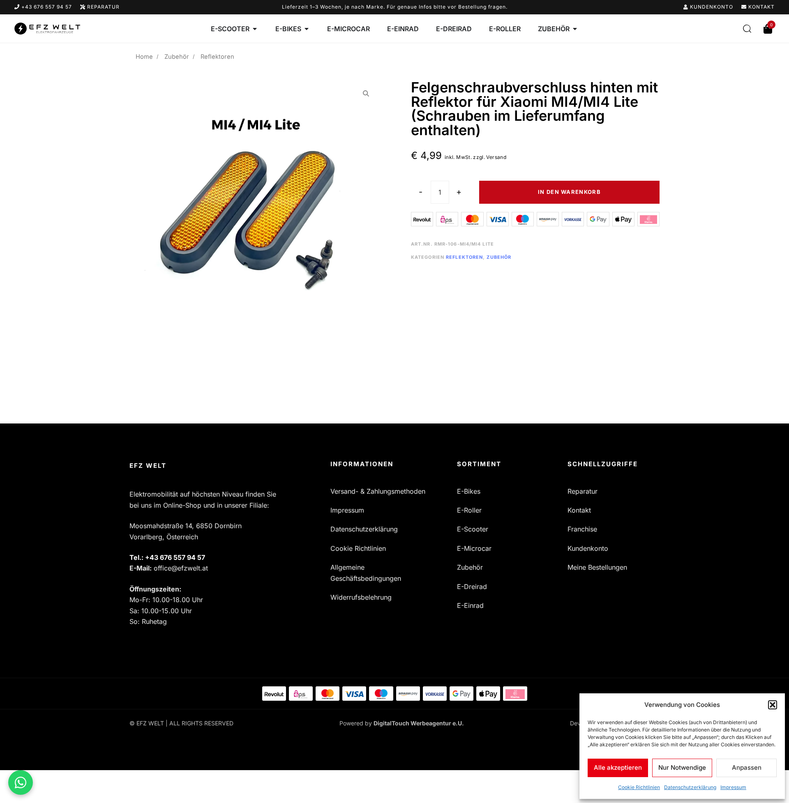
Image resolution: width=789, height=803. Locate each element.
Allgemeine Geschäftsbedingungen (365, 572)
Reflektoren (464, 257)
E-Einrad (470, 605)
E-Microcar (474, 548)
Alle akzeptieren (618, 767)
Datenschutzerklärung (690, 787)
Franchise (582, 529)
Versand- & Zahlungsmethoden (377, 491)
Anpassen (746, 767)
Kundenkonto (710, 7)
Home (144, 56)
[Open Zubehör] (575, 29)
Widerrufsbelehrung (361, 597)
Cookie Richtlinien (639, 787)
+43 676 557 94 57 (46, 7)
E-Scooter (472, 529)
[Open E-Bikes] (306, 29)
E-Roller (469, 510)
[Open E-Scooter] (254, 29)
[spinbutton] (440, 192)
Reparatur (102, 7)
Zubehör (176, 56)
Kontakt (761, 7)
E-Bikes (468, 491)
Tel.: (167, 557)
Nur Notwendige (682, 767)
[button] (772, 705)
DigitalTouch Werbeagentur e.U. (419, 723)
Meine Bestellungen (597, 567)
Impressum (733, 787)
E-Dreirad (472, 586)
